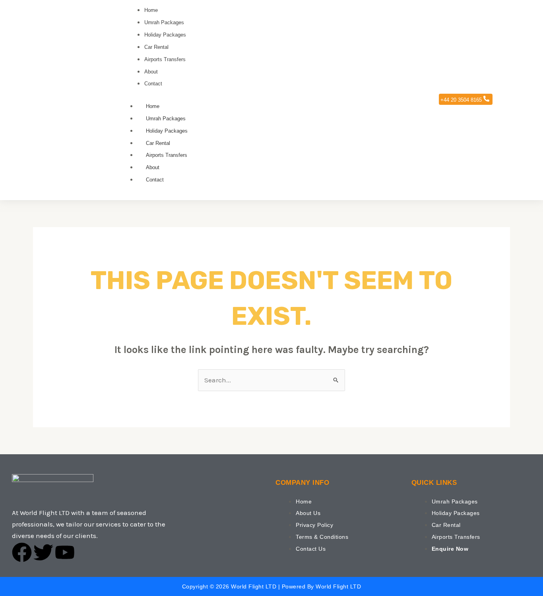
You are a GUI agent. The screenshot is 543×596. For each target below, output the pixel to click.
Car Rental (158, 143)
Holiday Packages (167, 131)
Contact (155, 180)
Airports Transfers (166, 155)
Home (152, 106)
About (152, 167)
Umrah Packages (166, 119)
